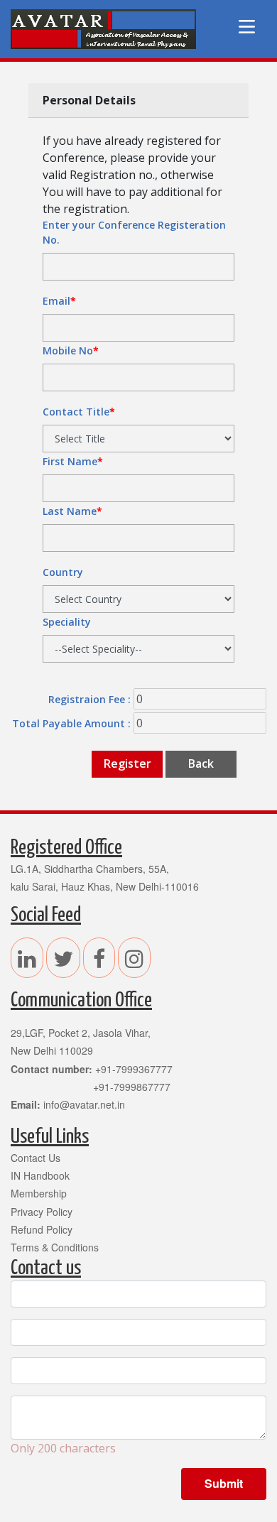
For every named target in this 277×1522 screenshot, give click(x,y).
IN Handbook (40, 1175)
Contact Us (35, 1158)
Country (63, 572)
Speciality (67, 622)
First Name (73, 461)
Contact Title (79, 411)
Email (59, 301)
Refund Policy (41, 1229)
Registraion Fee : (89, 699)
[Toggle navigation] (246, 29)
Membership (39, 1193)
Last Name (72, 511)
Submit (224, 1483)
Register (127, 763)
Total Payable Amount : (71, 723)
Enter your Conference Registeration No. (134, 232)
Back (201, 763)
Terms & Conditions (55, 1247)
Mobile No (71, 350)
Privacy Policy (41, 1212)
